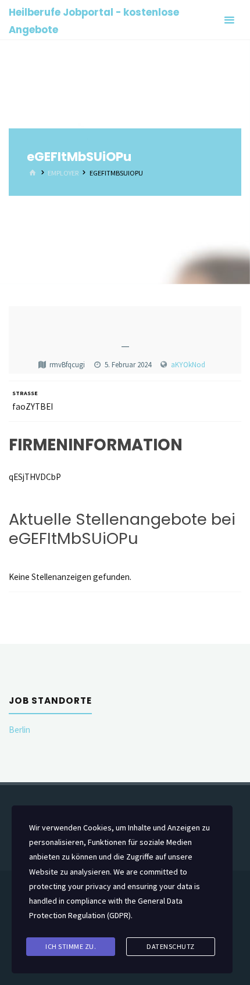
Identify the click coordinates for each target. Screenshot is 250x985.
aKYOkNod (188, 365)
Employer (63, 173)
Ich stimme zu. (70, 946)
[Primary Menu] (229, 20)
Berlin (19, 729)
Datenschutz (171, 946)
